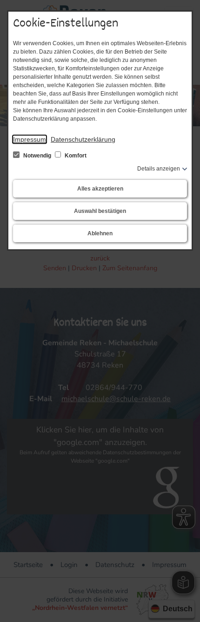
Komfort (75, 155)
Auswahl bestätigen (100, 211)
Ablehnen (100, 233)
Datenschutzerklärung (83, 139)
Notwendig (37, 155)
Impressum (29, 139)
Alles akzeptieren (100, 188)
